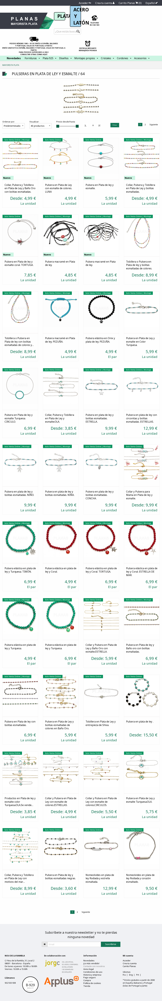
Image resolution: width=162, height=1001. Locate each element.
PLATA (64, 16)
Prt (137, 974)
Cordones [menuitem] (122, 58)
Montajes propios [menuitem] (84, 58)
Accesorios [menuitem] (140, 58)
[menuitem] (14, 58)
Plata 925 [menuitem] (48, 58)
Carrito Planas (130, 3)
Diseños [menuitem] (64, 58)
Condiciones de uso (92, 971)
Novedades (88, 960)
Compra (87, 980)
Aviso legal (88, 969)
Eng (131, 974)
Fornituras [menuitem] (31, 58)
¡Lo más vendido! (91, 963)
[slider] (57, 126)
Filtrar (114, 125)
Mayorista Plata (10, 65)
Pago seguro (89, 977)
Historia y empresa (92, 974)
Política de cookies (92, 983)
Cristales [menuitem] (106, 58)
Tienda (86, 986)
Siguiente (154, 124)
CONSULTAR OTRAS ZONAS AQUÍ (33, 54)
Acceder (84, 3)
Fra (124, 974)
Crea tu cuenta (104, 3)
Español (150, 3)
